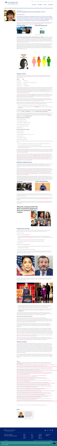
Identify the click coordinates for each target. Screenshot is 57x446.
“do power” (25, 244)
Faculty (32, 1)
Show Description (19, 34)
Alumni (41, 1)
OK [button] (54, 443)
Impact (45, 4)
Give (50, 1)
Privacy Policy (50, 440)
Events (48, 1)
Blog (43, 1)
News (46, 1)
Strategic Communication (20, 14)
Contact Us (47, 435)
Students (38, 1)
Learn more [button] (6, 444)
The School (34, 4)
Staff (35, 1)
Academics (40, 4)
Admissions (50, 4)
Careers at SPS (48, 434)
